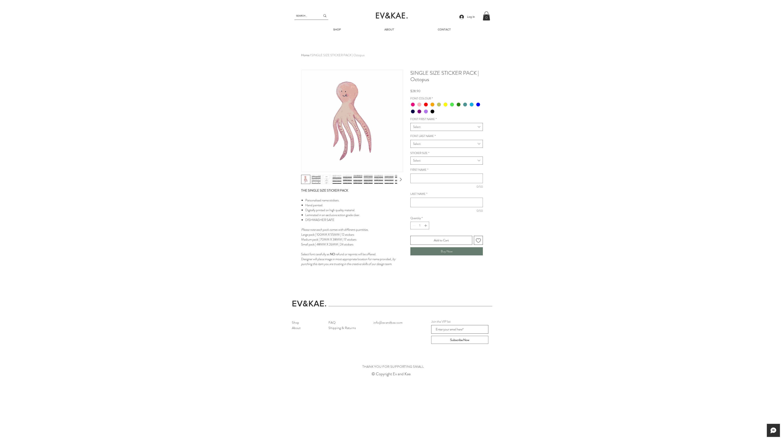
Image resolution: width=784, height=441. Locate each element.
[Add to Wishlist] (478, 240)
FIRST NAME (419, 170)
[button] (486, 15)
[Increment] (426, 225)
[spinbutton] (419, 225)
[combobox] (446, 127)
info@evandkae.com (388, 322)
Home (305, 55)
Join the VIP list (441, 321)
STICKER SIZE (419, 153)
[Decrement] (413, 225)
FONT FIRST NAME (423, 119)
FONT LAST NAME (423, 136)
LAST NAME (418, 194)
